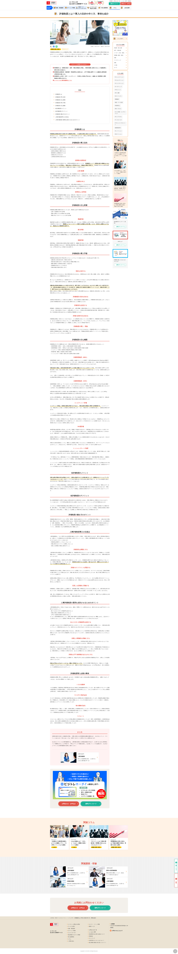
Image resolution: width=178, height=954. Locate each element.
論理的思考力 (118, 127)
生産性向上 (117, 105)
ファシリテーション (119, 83)
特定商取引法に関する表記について (97, 934)
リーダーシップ (118, 86)
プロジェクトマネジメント (120, 123)
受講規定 (129, 1)
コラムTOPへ (120, 38)
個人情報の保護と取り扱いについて (97, 942)
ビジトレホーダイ (72, 932)
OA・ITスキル (118, 108)
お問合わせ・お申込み (126, 3)
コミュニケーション (119, 77)
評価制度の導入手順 (60, 102)
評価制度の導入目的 (60, 97)
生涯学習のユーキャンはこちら (96, 940)
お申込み (176, 881)
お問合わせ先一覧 (116, 1)
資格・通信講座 (71, 928)
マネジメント (65, 49)
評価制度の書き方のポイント (62, 114)
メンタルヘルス (118, 119)
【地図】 (112, 927)
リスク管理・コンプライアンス (120, 112)
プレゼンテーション (119, 80)
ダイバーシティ (118, 96)
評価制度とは (58, 94)
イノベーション (118, 130)
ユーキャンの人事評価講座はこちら (63, 80)
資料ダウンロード (114, 3)
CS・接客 (117, 92)
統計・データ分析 (119, 102)
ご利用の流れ (71, 941)
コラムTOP (70, 917)
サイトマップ (92, 938)
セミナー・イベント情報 (94, 924)
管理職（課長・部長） (55, 49)
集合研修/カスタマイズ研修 (74, 934)
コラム (69, 939)
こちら (119, 930)
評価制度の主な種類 (60, 105)
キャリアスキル (118, 116)
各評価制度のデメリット (61, 111)
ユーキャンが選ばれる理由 (74, 924)
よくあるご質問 (124, 1)
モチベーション (118, 134)
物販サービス (92, 926)
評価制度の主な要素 (60, 99)
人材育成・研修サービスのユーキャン (58, 917)
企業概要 (111, 1)
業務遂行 (117, 99)
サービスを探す (71, 926)
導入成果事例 (71, 936)
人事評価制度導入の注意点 (62, 117)
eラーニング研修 (72, 930)
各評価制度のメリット (60, 108)
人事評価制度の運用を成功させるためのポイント (67, 119)
